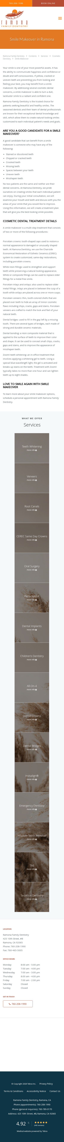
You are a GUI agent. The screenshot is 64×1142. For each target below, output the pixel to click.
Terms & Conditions (13, 1091)
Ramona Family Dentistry (14, 56)
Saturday (15, 984)
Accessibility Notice (36, 1091)
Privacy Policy (46, 1083)
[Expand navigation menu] (60, 18)
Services (44, 56)
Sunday (15, 987)
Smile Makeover (22, 58)
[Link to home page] (18, 18)
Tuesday (21, 968)
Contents (33, 56)
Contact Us (55, 1091)
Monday (21, 964)
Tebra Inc (31, 1083)
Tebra (44, 1131)
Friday (21, 980)
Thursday (21, 976)
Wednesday (21, 972)
